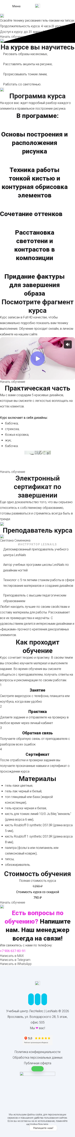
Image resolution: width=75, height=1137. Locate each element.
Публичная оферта (37, 1063)
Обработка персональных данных (38, 1057)
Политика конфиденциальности (37, 1052)
